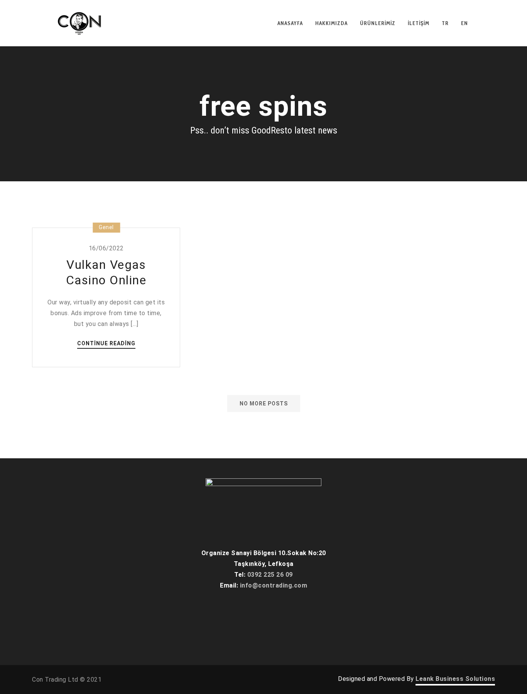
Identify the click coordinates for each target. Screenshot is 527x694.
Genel (106, 227)
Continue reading (106, 344)
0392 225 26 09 (270, 574)
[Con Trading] (80, 23)
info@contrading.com (273, 585)
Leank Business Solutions (455, 678)
